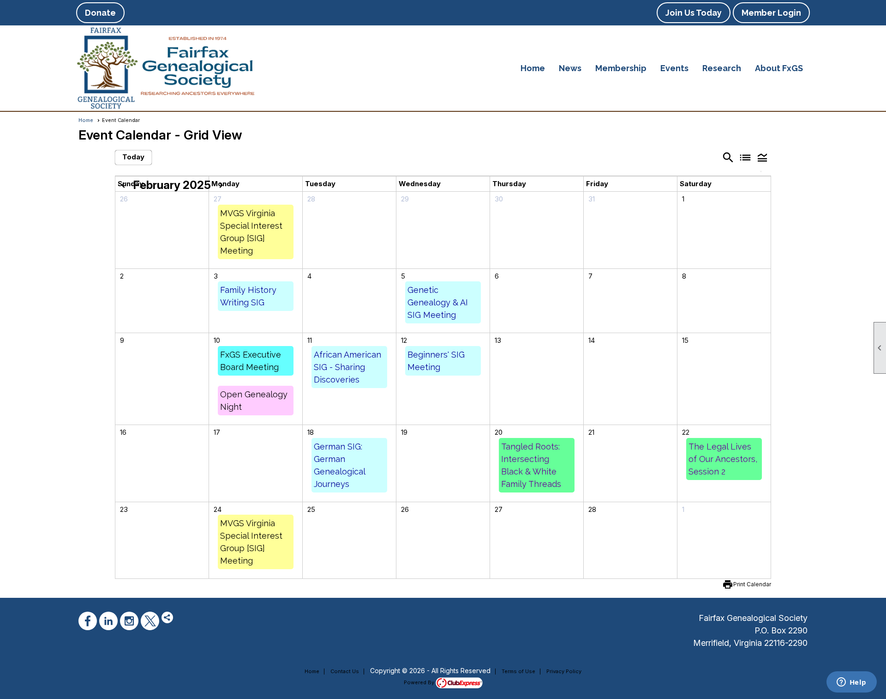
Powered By (420, 682)
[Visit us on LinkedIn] (108, 621)
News (570, 68)
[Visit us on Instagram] (129, 621)
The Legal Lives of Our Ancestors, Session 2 (722, 459)
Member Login (771, 13)
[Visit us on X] (150, 621)
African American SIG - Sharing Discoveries (347, 367)
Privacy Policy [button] (563, 671)
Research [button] (721, 68)
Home (533, 68)
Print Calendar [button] (752, 584)
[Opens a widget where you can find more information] (851, 682)
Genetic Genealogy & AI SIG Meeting (437, 302)
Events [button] (674, 68)
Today (133, 156)
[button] (762, 157)
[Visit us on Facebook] (87, 621)
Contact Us (344, 671)
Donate (100, 13)
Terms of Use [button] (518, 671)
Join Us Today (693, 13)
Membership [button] (621, 68)
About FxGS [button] (779, 68)
